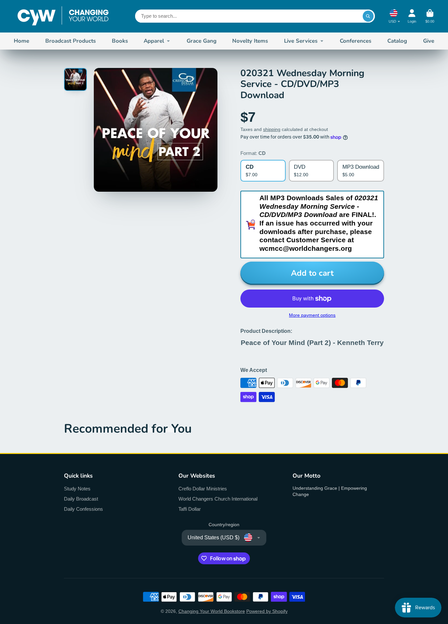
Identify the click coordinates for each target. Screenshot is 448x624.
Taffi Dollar (189, 509)
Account (412, 16)
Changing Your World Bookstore (211, 611)
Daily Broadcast (81, 499)
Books (120, 41)
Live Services (300, 41)
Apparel (154, 41)
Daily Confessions (83, 509)
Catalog (397, 41)
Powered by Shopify (267, 611)
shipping (271, 129)
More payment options (312, 315)
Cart (429, 16)
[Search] (368, 16)
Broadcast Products (70, 41)
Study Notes (77, 488)
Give (428, 41)
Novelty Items (250, 41)
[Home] (63, 16)
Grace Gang (201, 41)
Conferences (355, 41)
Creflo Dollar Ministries (202, 488)
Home (21, 41)
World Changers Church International (217, 499)
